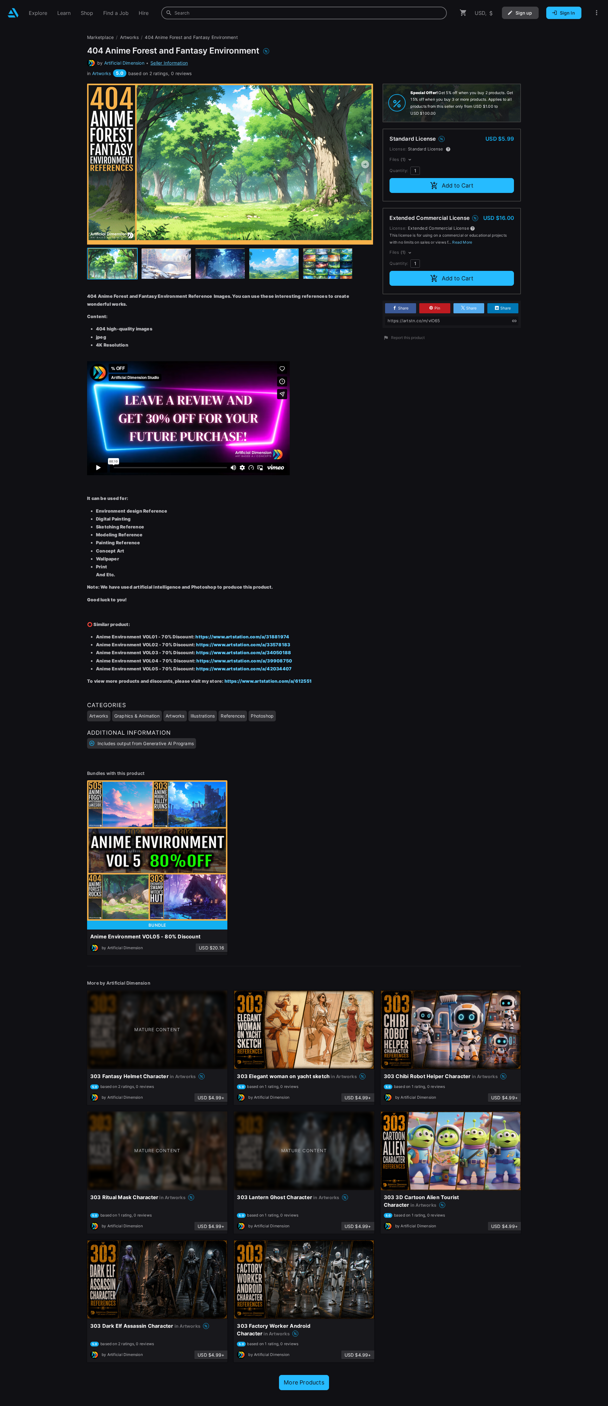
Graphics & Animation (137, 716)
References (233, 716)
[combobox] (304, 13)
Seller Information (169, 63)
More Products (304, 1382)
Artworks (101, 73)
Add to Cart (457, 185)
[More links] (596, 12)
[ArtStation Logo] (13, 13)
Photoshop (262, 716)
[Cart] (463, 12)
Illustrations (203, 716)
